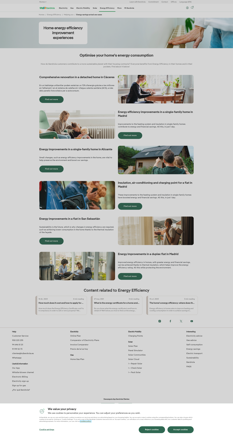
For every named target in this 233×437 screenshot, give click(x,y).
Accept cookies (180, 430)
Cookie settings (46, 430)
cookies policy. (85, 421)
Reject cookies (152, 430)
